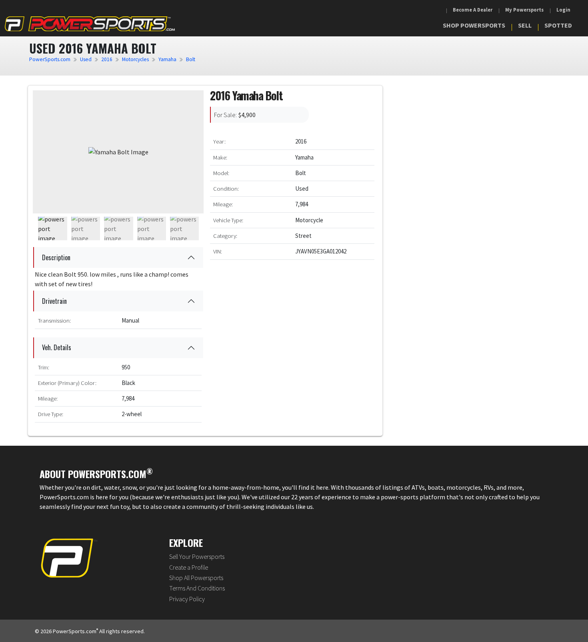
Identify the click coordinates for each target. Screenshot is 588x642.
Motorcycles (135, 59)
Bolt (190, 59)
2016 (106, 59)
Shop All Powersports (196, 578)
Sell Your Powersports (196, 556)
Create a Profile (188, 567)
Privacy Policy (187, 599)
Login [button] (563, 10)
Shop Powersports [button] (474, 25)
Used (86, 59)
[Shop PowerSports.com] (90, 23)
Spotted (558, 25)
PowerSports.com (49, 59)
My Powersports (524, 10)
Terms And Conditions (197, 588)
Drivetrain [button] (54, 301)
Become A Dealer (472, 10)
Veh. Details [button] (56, 347)
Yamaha (167, 59)
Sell (525, 25)
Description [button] (56, 257)
